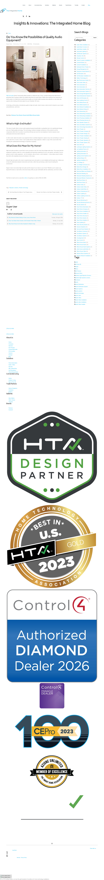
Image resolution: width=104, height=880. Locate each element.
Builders (10, 391)
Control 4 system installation (83, 60)
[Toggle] (96, 44)
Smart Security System (82, 224)
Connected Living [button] (38, 5)
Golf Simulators (12, 370)
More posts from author (57, 214)
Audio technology (24, 187)
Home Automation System (83, 91)
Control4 (11, 409)
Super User (9, 44)
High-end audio (10, 95)
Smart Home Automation (83, 206)
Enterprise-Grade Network (83, 71)
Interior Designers (13, 388)
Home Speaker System (82, 122)
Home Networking (81, 111)
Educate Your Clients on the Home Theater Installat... (48, 192)
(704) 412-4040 (10, 328)
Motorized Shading (81, 173)
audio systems (78, 291)
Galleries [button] (54, 5)
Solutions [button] (47, 5)
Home (24, 5)
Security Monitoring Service (83, 202)
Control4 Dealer (80, 62)
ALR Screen (78, 271)
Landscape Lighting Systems (84, 146)
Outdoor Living (12, 380)
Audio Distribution (79, 284)
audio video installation (80, 302)
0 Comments (36, 44)
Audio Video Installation (81, 299)
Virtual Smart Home (13, 372)
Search (94, 37)
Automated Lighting (81, 51)
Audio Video (78, 297)
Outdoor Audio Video (82, 186)
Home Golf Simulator (82, 98)
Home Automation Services (83, 89)
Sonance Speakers (81, 226)
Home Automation (81, 84)
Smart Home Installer (82, 213)
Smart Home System (82, 218)
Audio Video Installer (80, 304)
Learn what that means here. (57, 879)
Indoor (10, 378)
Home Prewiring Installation (83, 118)
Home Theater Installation (83, 135)
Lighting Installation (81, 160)
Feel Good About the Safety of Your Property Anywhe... (22, 192)
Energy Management (82, 69)
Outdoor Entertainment (82, 191)
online (25, 177)
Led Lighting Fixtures (82, 149)
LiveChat (14, 850)
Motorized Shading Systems (83, 175)
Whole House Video (81, 251)
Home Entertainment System (84, 95)
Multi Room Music (81, 180)
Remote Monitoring (81, 200)
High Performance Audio (82, 80)
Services (11, 345)
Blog (89, 5)
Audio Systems (79, 288)
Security (10, 366)
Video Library (12, 400)
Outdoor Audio (80, 184)
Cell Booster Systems (82, 53)
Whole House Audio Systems (84, 246)
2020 (76, 262)
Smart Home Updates (82, 220)
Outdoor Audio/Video (82, 189)
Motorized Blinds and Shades (84, 171)
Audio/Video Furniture (82, 47)
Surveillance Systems (82, 235)
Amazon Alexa (78, 273)
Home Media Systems (82, 104)
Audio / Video (12, 364)
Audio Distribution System (81, 286)
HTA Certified (12, 351)
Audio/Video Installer (81, 49)
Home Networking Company (83, 113)
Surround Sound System (82, 229)
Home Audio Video (81, 82)
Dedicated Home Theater (83, 67)
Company (11, 344)
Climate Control (80, 58)
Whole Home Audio (81, 242)
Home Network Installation (83, 107)
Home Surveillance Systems (83, 124)
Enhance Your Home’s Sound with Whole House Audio (25, 115)
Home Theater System (82, 142)
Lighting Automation (81, 151)
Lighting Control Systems (83, 155)
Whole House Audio (81, 244)
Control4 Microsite (13, 349)
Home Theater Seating (82, 138)
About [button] (30, 5)
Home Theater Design (82, 133)
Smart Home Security (82, 215)
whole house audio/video (83, 249)
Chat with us (93, 848)
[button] (52, 843)
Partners (11, 408)
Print (9, 33)
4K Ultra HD (78, 264)
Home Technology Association (84, 126)
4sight (76, 266)
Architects (77, 279)
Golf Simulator (80, 73)
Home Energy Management (83, 93)
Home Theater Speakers (83, 140)
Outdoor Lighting (81, 193)
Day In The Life (12, 382)
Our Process (12, 347)
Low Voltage (79, 162)
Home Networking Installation (84, 115)
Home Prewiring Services (83, 120)
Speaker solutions (14, 187)
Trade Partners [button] (68, 5)
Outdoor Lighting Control (83, 195)
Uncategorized (80, 238)
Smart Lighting (80, 222)
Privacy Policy (24, 857)
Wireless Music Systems (82, 253)
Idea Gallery (11, 398)
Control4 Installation (81, 64)
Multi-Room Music (81, 182)
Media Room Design (81, 166)
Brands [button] (60, 5)
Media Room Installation (82, 169)
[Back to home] (11, 11)
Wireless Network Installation (83, 255)
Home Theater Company (83, 131)
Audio (76, 282)
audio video (78, 295)
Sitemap (18, 857)
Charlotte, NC (80, 55)
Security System (80, 204)
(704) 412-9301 (10, 334)
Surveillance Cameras (82, 231)
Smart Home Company (82, 209)
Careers (10, 353)
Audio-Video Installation (82, 44)
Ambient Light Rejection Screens (83, 275)
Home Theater (80, 129)
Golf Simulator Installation (83, 75)
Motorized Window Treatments (84, 178)
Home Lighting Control (82, 100)
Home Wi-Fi (79, 144)
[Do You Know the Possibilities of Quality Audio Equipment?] (35, 69)
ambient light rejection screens (82, 277)
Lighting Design (80, 158)
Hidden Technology (81, 78)
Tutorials (76, 5)
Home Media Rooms (82, 102)
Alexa (76, 268)
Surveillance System (81, 233)
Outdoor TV (79, 198)
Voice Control (80, 240)
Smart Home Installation (82, 211)
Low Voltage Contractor (82, 164)
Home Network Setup (82, 109)
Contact (83, 5)
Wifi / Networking (13, 368)
